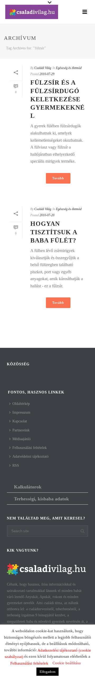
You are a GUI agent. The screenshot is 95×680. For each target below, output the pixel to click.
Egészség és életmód (69, 68)
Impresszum (21, 412)
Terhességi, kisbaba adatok (41, 498)
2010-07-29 (47, 74)
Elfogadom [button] (47, 672)
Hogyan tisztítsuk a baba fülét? (53, 232)
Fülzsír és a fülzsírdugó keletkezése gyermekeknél (57, 99)
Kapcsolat (19, 421)
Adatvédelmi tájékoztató (30, 456)
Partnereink (21, 430)
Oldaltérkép (21, 404)
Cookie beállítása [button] (67, 663)
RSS (15, 465)
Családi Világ (42, 68)
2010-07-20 (47, 215)
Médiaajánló (21, 439)
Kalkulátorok (27, 487)
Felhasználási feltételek (29, 448)
